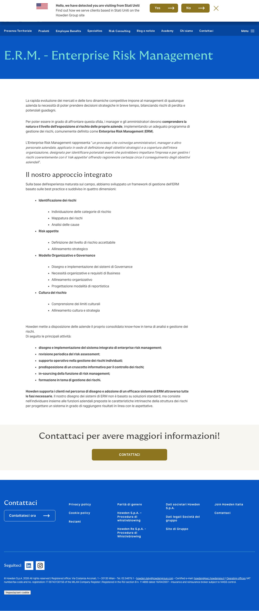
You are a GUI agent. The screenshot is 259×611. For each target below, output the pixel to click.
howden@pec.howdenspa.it (209, 578)
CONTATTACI (129, 455)
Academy (167, 31)
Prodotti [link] (43, 31)
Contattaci (206, 31)
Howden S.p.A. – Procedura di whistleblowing (129, 516)
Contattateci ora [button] (22, 515)
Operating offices (236, 578)
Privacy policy (80, 504)
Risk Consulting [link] (120, 31)
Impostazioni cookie (17, 592)
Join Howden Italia (228, 504)
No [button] (188, 8)
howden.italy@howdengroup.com (154, 578)
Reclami (75, 521)
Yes (157, 8)
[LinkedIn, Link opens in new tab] (29, 565)
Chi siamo (186, 31)
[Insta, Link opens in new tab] (40, 565)
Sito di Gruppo (177, 529)
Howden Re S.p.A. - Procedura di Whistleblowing (131, 532)
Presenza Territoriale (18, 31)
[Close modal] (216, 8)
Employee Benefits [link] (68, 31)
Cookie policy (79, 513)
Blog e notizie (146, 31)
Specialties (94, 31)
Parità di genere (129, 504)
